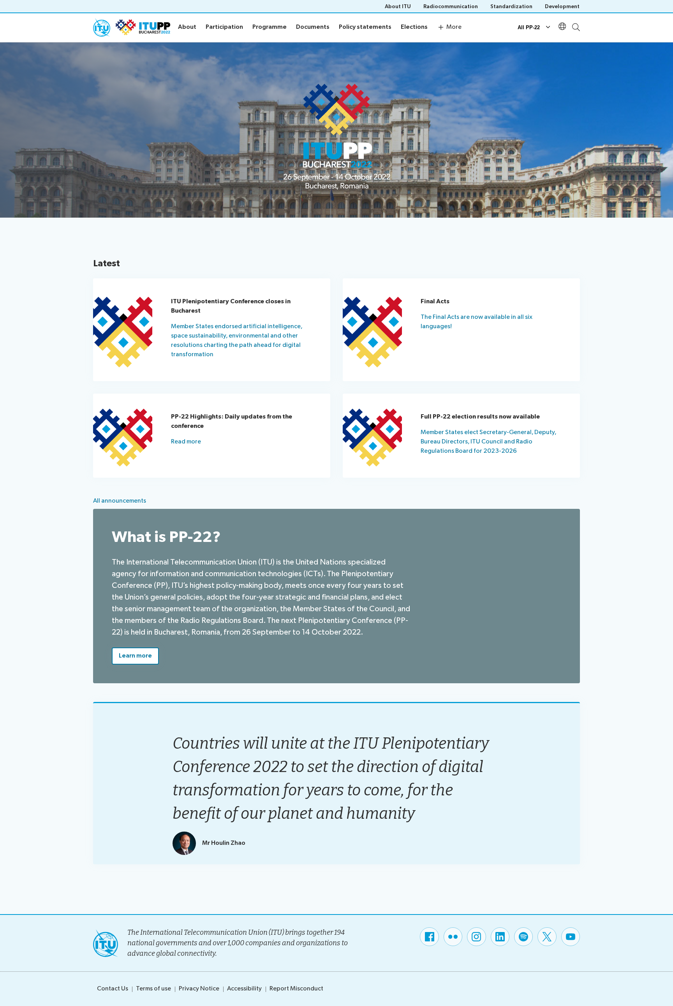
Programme (269, 27)
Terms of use (153, 988)
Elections (414, 27)
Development (562, 6)
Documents (312, 27)
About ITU (398, 6)
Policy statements (365, 27)
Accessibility (244, 988)
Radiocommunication (450, 6)
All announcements (119, 501)
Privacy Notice (199, 988)
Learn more (135, 656)
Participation (224, 27)
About (187, 27)
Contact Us (112, 988)
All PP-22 (529, 27)
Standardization (511, 6)
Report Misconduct (296, 988)
